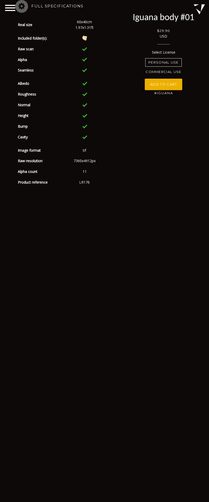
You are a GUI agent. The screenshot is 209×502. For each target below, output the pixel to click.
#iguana (163, 93)
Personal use (163, 62)
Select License (163, 52)
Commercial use (163, 72)
